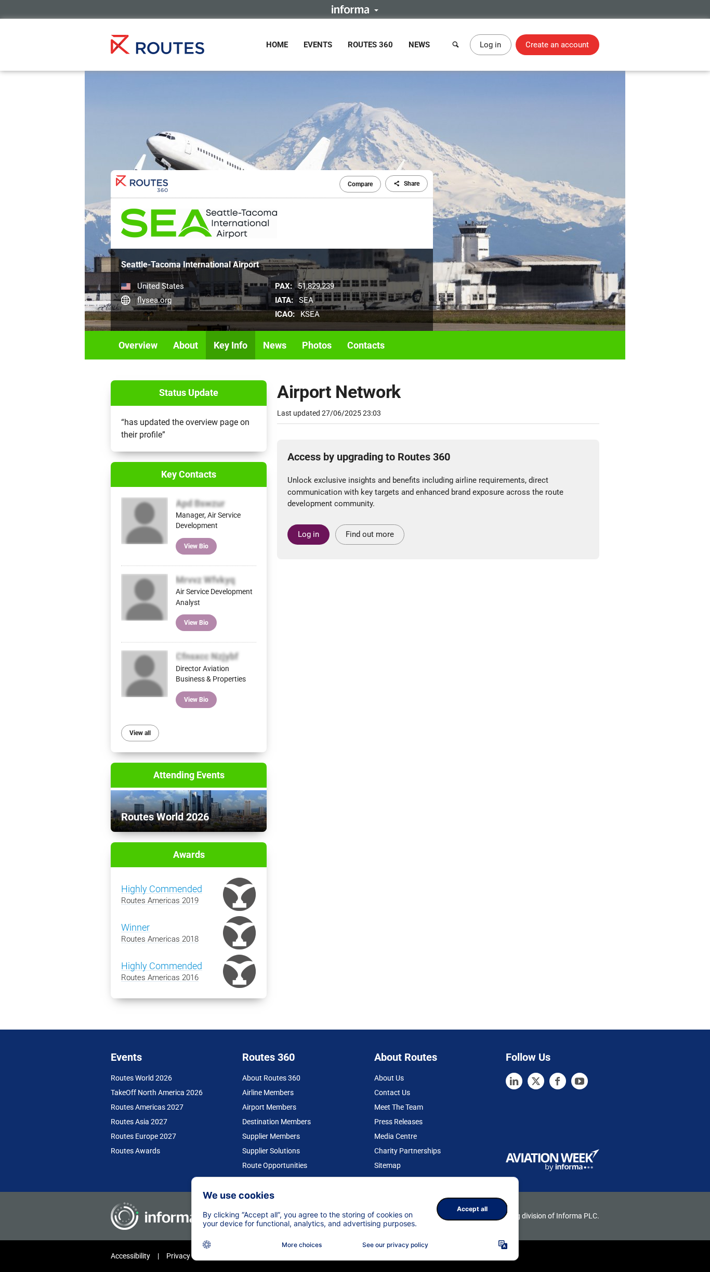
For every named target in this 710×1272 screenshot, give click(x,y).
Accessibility (130, 1256)
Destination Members (276, 1121)
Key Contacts (188, 474)
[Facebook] (557, 1081)
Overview (138, 345)
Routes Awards (135, 1151)
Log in (490, 44)
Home (277, 44)
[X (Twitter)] (536, 1081)
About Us (389, 1078)
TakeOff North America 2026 (157, 1092)
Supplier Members (271, 1136)
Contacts (366, 345)
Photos (317, 345)
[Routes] (157, 44)
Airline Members (268, 1092)
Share (411, 183)
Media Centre (395, 1136)
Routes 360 (370, 44)
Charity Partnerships (407, 1151)
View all (140, 733)
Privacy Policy (188, 1256)
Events (318, 44)
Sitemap (387, 1165)
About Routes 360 (271, 1078)
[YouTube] (579, 1081)
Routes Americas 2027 (147, 1107)
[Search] (455, 44)
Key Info (230, 345)
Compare (360, 184)
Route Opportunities (274, 1165)
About (185, 345)
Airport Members (269, 1107)
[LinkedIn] (514, 1081)
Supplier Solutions (271, 1151)
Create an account (557, 44)
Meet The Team (398, 1107)
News (419, 44)
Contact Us (392, 1092)
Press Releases (398, 1121)
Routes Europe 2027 (143, 1136)
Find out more (370, 534)
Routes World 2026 (141, 1078)
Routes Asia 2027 (139, 1121)
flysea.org (154, 300)
